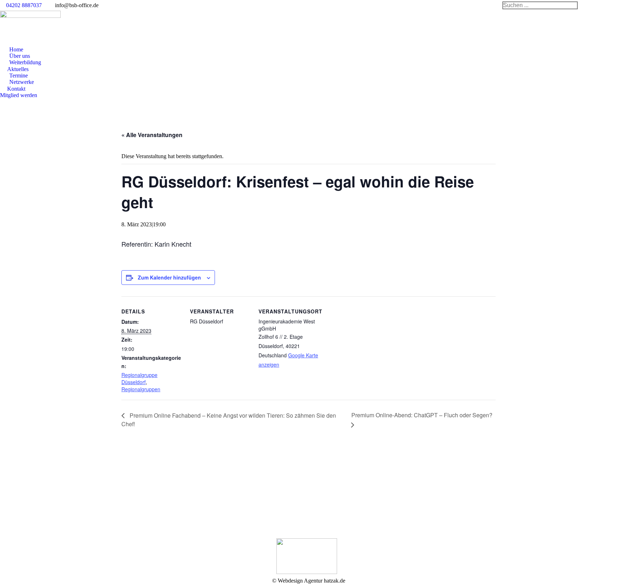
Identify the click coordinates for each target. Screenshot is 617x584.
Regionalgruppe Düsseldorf (139, 378)
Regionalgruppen (140, 389)
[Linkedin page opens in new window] (182, 500)
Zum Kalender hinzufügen (169, 277)
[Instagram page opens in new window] (192, 500)
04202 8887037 (24, 5)
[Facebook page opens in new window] (171, 500)
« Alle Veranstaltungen (151, 135)
